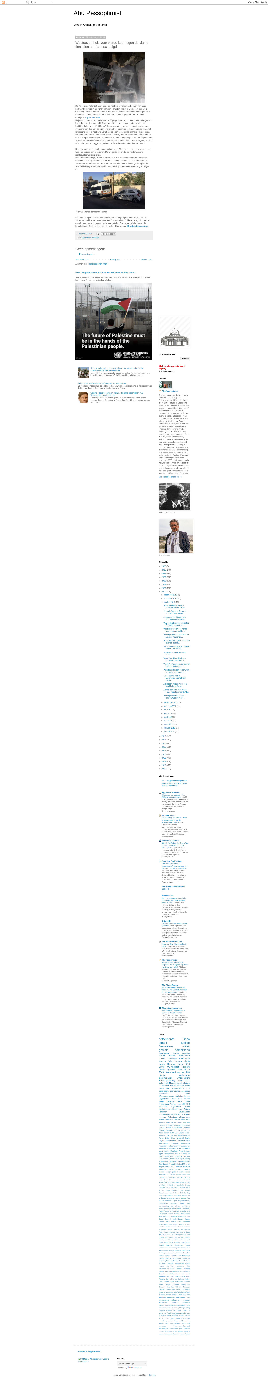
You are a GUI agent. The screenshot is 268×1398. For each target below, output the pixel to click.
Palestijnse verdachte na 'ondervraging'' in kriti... (174, 697)
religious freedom (165, 1141)
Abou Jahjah (164, 1133)
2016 (164, 743)
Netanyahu (180, 1266)
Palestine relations (183, 1268)
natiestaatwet (163, 1323)
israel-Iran (175, 1114)
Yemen (173, 1104)
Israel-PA (169, 1245)
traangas (167, 1334)
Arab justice (163, 1216)
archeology (182, 1122)
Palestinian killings (176, 1117)
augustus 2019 (170, 706)
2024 (164, 573)
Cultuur (161, 1177)
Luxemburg (186, 1258)
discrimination (165, 1078)
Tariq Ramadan (168, 1195)
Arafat (181, 1151)
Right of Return (171, 1279)
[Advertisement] (185, 58)
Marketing (162, 1261)
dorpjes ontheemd (181, 1302)
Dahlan (187, 1219)
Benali (161, 1219)
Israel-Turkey (184, 1109)
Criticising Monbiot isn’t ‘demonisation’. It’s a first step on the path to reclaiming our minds (174, 866)
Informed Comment (170, 841)
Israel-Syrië (173, 1109)
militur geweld (178, 1321)
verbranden (175, 1334)
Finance (187, 1227)
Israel (183, 1120)
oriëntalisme (174, 1328)
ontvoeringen (163, 1328)
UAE (173, 1289)
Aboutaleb (167, 1208)
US (189, 1195)
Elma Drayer (173, 1224)
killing (169, 1315)
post (180, 1328)
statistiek (173, 1203)
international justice (173, 1310)
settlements (166, 1039)
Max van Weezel (172, 1261)
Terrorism (178, 1169)
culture (162, 1083)
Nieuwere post (82, 259)
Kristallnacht (164, 1104)
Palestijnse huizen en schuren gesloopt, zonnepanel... (176, 671)
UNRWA (177, 1120)
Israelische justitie (183, 1185)
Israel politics (183, 1099)
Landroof (162, 1187)
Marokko (186, 1167)
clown (188, 1297)
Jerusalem (166, 1046)
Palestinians (163, 1274)
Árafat (187, 1334)
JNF (172, 1167)
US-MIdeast (173, 1067)
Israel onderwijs (173, 1182)
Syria (187, 1094)
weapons (162, 1174)
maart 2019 (169, 724)
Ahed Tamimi (176, 1208)
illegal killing (185, 1308)
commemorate (164, 1300)
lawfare (187, 1315)
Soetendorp (185, 1284)
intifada (167, 1201)
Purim (188, 1276)
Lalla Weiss (169, 1258)
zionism (168, 1127)
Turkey (168, 1289)
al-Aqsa (169, 1198)
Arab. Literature (178, 1141)
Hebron (187, 1141)
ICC (183, 1164)
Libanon (178, 1258)
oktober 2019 (169, 602)
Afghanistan (176, 1107)
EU (176, 1133)
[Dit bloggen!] (105, 233)
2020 (164, 588)
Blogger (152, 1375)
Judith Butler (178, 1253)
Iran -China (181, 1240)
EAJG (161, 1224)
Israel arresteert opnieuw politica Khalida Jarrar (173, 606)
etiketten (171, 1305)
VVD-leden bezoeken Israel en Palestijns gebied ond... (176, 624)
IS (175, 1240)
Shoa (173, 1138)
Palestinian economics (181, 1125)
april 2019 (168, 721)
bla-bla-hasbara (177, 1086)
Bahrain (180, 1161)
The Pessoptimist (166, 371)
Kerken (161, 1255)
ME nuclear (185, 1156)
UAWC (178, 1289)
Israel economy (179, 1242)
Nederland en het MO (177, 1072)
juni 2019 (168, 713)
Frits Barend (180, 1232)
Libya (168, 1187)
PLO (188, 1104)
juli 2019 (168, 710)
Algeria (178, 1174)
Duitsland (186, 1222)
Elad (166, 1224)
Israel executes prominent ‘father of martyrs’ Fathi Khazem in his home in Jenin (174, 900)
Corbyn (187, 1151)
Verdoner (162, 1292)
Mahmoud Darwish (178, 1187)
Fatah (173, 1099)
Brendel (168, 1219)
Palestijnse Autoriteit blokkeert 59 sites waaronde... (176, 636)
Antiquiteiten (185, 1214)
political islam (177, 1172)
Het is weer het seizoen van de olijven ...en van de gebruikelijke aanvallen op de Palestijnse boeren (117, 369)
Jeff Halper (163, 1253)
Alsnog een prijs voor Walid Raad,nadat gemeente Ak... (176, 691)
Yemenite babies (165, 1295)
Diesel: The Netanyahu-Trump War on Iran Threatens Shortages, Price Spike (175, 845)
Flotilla (170, 1229)
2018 (164, 736)
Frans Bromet (169, 1232)
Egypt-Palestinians (166, 1154)
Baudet (187, 1216)
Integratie (175, 1143)
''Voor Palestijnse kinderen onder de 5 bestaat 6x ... (174, 659)
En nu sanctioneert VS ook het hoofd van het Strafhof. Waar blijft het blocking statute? (174, 990)
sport (161, 1151)
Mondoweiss (167, 896)
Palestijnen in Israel (166, 1193)
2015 (164, 747)
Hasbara (185, 1067)
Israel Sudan (168, 1242)
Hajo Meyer (178, 1237)
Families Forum (177, 1227)
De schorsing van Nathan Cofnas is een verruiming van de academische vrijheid (174, 820)
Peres (161, 1138)
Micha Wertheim (184, 1261)
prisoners (172, 1058)
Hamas (162, 1081)
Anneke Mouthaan (171, 1151)
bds (170, 1061)
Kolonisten (186, 1255)
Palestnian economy (166, 1276)
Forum (161, 1232)
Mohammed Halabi (182, 1263)
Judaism (178, 1167)
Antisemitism (183, 1078)
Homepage (115, 259)
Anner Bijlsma (173, 1214)
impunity (162, 1310)
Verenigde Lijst (171, 1292)
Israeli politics (167, 1055)
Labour (161, 1258)
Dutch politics (183, 1081)
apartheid (180, 1138)
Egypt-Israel (164, 1099)
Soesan (176, 1284)
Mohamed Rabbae (166, 1263)
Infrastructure (164, 1143)
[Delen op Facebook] (111, 233)
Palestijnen (163, 1169)
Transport (186, 1287)
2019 (164, 592)
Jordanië (186, 1127)
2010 (164, 765)
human (169, 1308)
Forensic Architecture (182, 1229)
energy (168, 1172)
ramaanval (186, 1148)
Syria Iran (170, 1287)
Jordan (176, 1156)
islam (179, 1148)
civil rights (180, 1159)
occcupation (164, 1094)
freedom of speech (182, 1130)
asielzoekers (180, 1297)
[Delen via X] (108, 233)
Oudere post (146, 259)
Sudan (165, 1159)
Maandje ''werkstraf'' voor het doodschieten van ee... (175, 612)
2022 (164, 581)
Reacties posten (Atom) (98, 264)
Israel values (177, 1127)
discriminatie (163, 1302)
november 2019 (171, 598)
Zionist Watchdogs (174, 1075)
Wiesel (187, 1292)
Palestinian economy (166, 1271)
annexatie (176, 1198)
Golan (166, 1180)
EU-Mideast (164, 1086)
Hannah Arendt (168, 1164)
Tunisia (161, 1127)
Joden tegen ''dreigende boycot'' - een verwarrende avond (102, 383)
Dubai (180, 1222)
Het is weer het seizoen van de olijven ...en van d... (176, 647)
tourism (161, 1334)
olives (187, 1101)
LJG (183, 1104)
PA (168, 1268)
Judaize (170, 1253)
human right (176, 1308)
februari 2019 (170, 728)
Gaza (186, 1039)
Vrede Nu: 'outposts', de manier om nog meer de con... (176, 665)
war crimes (175, 1206)
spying (186, 1331)
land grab (173, 1201)
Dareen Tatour (164, 1222)
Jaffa (188, 1250)
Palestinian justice (166, 1146)
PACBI (187, 1190)
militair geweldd (166, 1321)
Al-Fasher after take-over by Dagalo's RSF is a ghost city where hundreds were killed (175, 964)
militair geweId (167, 1069)
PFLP (172, 1268)
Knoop (178, 1255)
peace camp (184, 1091)
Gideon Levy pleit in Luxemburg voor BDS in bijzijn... (174, 678)
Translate (138, 1368)
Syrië (171, 1169)
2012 (164, 758)
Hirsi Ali (172, 1180)
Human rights (182, 1061)
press (179, 1069)
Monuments (185, 1143)
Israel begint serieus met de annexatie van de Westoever (105, 272)
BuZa (174, 1219)
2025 (164, 570)
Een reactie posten (87, 254)
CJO (172, 1133)
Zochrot (177, 1146)
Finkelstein (162, 1229)
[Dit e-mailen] (102, 233)
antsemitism (171, 1297)
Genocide (166, 1235)
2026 (164, 566)
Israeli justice (174, 1042)
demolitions (87, 238)
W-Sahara (181, 1292)
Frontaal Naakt (168, 815)
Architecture (172, 1216)
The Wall (177, 1195)
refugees (181, 1201)
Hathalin (171, 1240)
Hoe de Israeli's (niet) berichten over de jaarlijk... (176, 641)
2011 (164, 762)
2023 (164, 577)
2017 (164, 740)
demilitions (172, 1148)
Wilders (172, 1159)
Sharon (161, 1130)
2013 (164, 754)
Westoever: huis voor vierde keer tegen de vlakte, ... (175, 630)
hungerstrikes (164, 1114)
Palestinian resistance (182, 1271)
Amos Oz (183, 1211)
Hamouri (187, 1237)
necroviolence (175, 1323)
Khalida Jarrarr (170, 1255)
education (163, 1107)
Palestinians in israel (180, 1274)
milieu (173, 1318)
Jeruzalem (185, 1114)
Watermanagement (167, 1096)
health (187, 1138)
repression (168, 1331)
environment (163, 1305)
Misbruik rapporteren (89, 1351)
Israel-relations (178, 1088)
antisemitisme (171, 1122)
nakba (179, 1101)
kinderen (175, 1315)
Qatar (167, 1138)
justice (163, 1315)
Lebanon (162, 1117)
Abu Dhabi (171, 1174)
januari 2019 (169, 732)
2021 (164, 584)
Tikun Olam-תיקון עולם (172, 1008)
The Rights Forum (170, 985)
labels (181, 1315)
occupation (164, 1053)
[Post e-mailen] (98, 234)
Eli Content (169, 1177)
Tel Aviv (179, 1287)
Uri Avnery (186, 1289)
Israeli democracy (166, 1156)
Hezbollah (178, 1164)
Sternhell (162, 1287)
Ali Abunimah (174, 1211)
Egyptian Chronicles (171, 792)
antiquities (162, 1297)
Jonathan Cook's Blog (171, 861)
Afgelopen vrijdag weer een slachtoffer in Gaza (175, 685)
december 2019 (171, 595)
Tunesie (162, 1289)
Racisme (162, 1279)
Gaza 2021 (169, 1120)
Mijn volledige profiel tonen (170, 477)
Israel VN (186, 1154)
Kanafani (186, 1253)
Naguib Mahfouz (166, 1266)
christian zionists (183, 1096)
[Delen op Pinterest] (114, 233)
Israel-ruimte (179, 1245)
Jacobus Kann (180, 1250)
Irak (179, 1104)
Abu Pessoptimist (97, 13)
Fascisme (176, 1177)
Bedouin (171, 1064)
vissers (182, 1334)
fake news (186, 1305)
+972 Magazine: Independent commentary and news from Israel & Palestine (174, 783)
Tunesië (184, 1195)
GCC (182, 1177)
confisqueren (175, 1300)
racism (162, 1064)
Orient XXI (166, 921)
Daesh (180, 1219)
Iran (167, 1088)
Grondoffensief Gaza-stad (180, 1235)
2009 (164, 769)
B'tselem (181, 1216)
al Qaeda (162, 1198)
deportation (186, 1300)
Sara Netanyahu (176, 1282)
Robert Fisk (179, 1193)
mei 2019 (168, 717)
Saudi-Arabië (184, 1112)
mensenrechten (164, 1318)
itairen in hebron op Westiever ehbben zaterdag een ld (174, 1313)
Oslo (181, 1190)
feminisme (162, 1308)
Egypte (181, 1133)
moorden (186, 1321)
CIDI (188, 1088)
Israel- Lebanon (166, 1101)
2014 (164, 751)
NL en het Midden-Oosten (178, 1135)
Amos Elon (186, 1174)
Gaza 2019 (177, 1154)
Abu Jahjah (172, 1161)
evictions (178, 1305)
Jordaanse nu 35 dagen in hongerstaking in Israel (174, 618)
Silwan (168, 1284)
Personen (163, 1112)
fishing (187, 1159)
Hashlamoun (163, 1240)
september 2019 (171, 702)
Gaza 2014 (184, 1064)
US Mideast (171, 1083)
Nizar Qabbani (172, 1190)
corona (183, 1198)
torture (187, 1172)
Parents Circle (180, 1276)
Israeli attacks (185, 1182)
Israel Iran (180, 1180)
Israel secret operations (169, 1091)
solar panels (178, 1331)
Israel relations (183, 1083)
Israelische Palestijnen (167, 1185)
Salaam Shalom (184, 1279)
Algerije (166, 1211)
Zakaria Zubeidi (176, 1295)
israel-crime (163, 1161)
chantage (169, 1130)
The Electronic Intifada (172, 942)
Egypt (161, 1067)
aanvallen (186, 1295)
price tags (95, 238)
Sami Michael (164, 1282)
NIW (160, 1159)
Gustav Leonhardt (166, 1237)
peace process (181, 1053)
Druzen (173, 1222)
